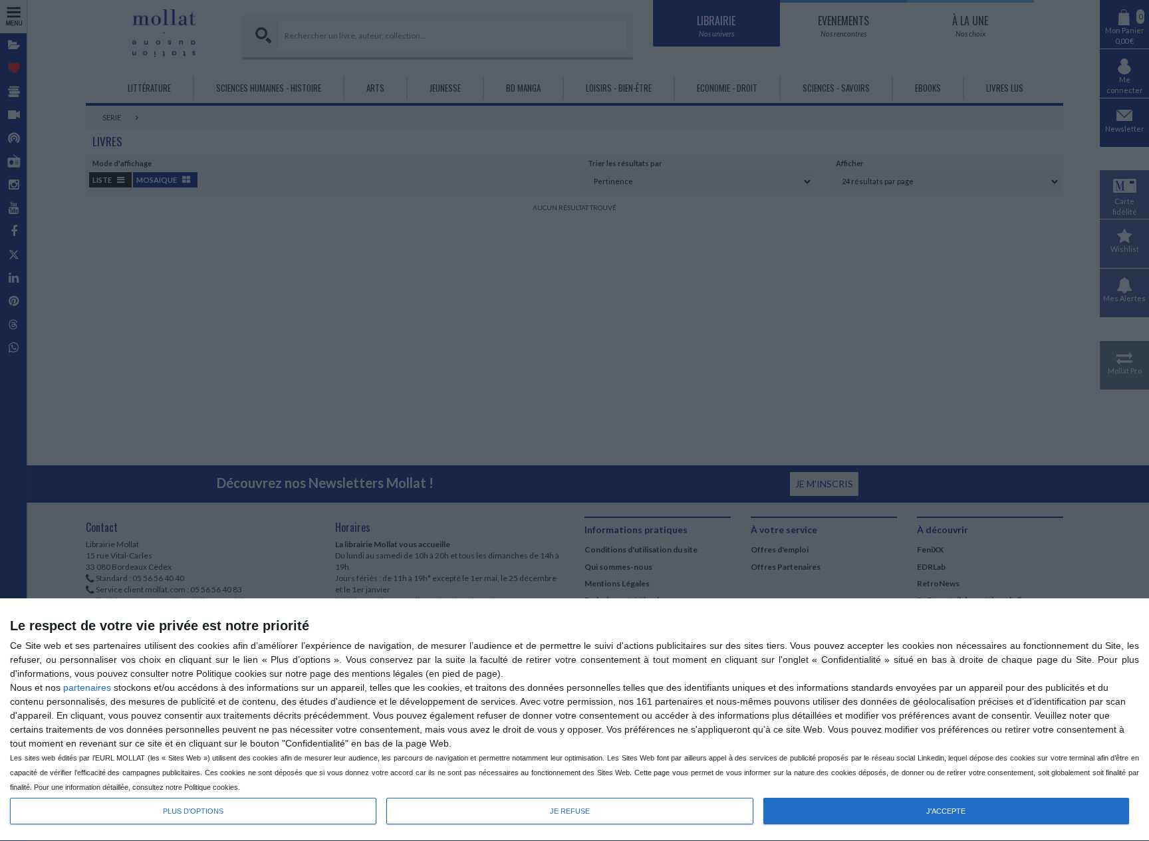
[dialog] (574, 720)
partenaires (87, 687)
